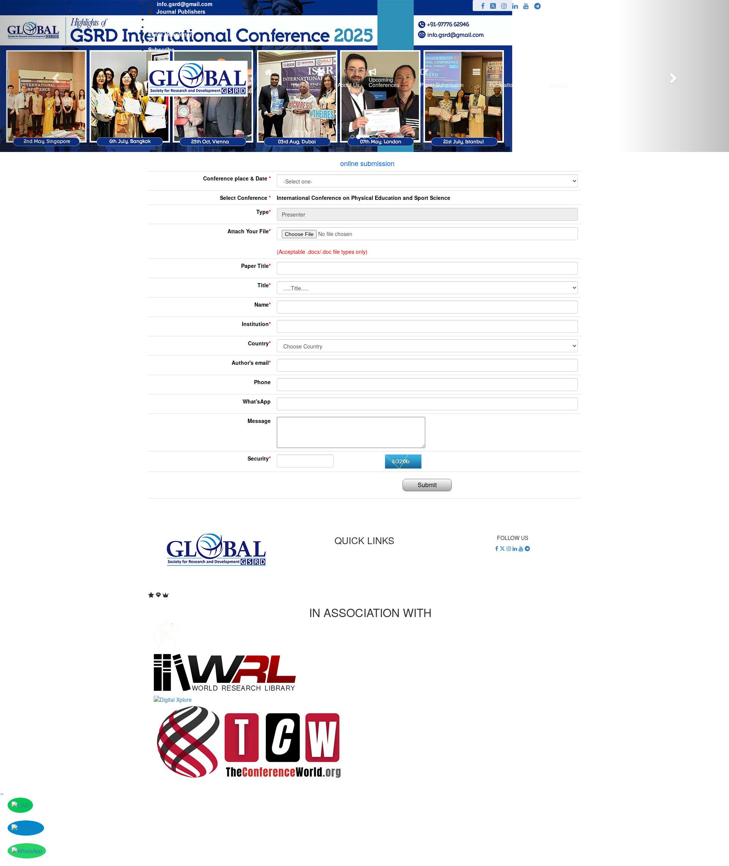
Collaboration (165, 19)
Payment (364, 560)
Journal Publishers (180, 11)
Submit (427, 484)
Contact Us (364, 575)
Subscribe (161, 49)
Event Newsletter (170, 34)
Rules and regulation (365, 583)
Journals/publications (364, 568)
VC (151, 26)
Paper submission (364, 553)
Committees (163, 42)
